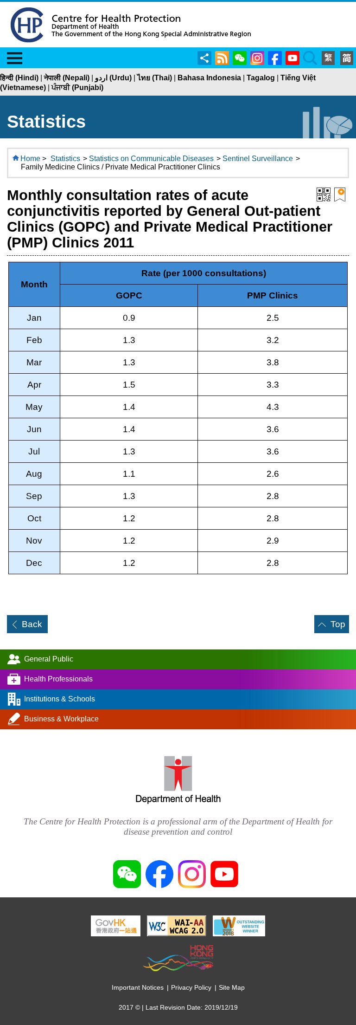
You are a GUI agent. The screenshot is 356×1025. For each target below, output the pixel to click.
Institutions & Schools (59, 699)
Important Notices (138, 987)
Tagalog (261, 78)
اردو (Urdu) (113, 78)
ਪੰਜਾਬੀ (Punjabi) (77, 87)
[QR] (324, 193)
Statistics (65, 158)
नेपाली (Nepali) (66, 78)
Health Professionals (58, 679)
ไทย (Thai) (154, 78)
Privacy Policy (191, 987)
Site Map (232, 987)
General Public (48, 659)
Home (30, 158)
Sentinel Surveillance (257, 158)
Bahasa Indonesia (209, 78)
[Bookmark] (340, 193)
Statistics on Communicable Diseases (151, 158)
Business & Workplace (61, 719)
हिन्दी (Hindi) (19, 78)
